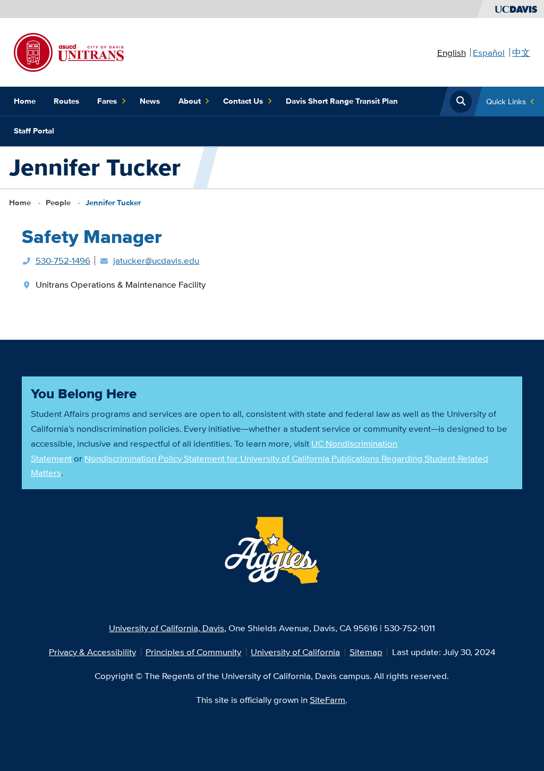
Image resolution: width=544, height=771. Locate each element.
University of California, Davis (166, 627)
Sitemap (366, 651)
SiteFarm (327, 699)
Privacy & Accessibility (92, 651)
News (150, 101)
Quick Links (506, 101)
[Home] (69, 51)
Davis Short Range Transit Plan (342, 101)
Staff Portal (34, 131)
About (189, 101)
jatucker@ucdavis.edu (156, 260)
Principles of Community (193, 651)
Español (489, 52)
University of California (295, 651)
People (58, 202)
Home (25, 101)
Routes (66, 101)
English (451, 52)
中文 (521, 52)
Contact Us (243, 101)
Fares (107, 101)
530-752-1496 (63, 260)
